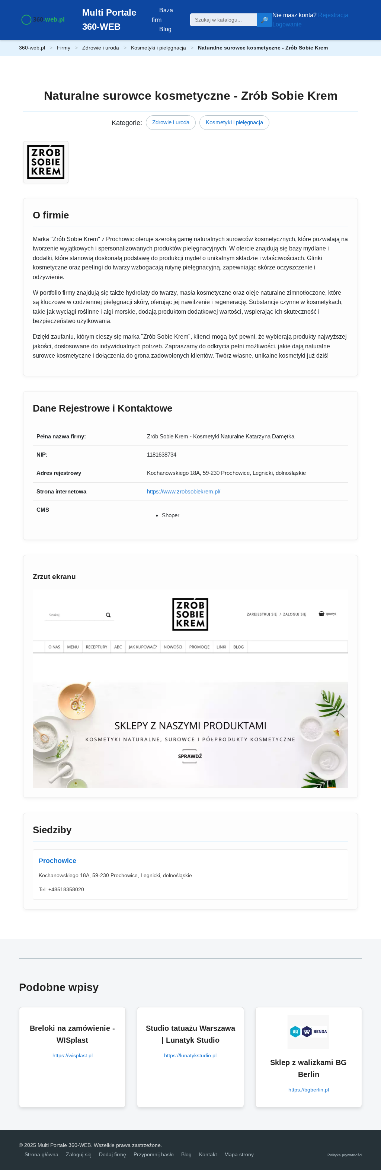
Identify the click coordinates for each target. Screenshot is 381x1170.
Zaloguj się (79, 1154)
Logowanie (287, 24)
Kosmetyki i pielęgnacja (158, 48)
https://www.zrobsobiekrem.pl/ (183, 491)
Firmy (63, 48)
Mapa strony (239, 1154)
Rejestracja (333, 15)
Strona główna (41, 1154)
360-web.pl (32, 48)
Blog (165, 29)
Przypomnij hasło (154, 1154)
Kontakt (208, 1154)
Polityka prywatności (344, 1155)
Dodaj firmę (112, 1154)
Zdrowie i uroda (100, 48)
